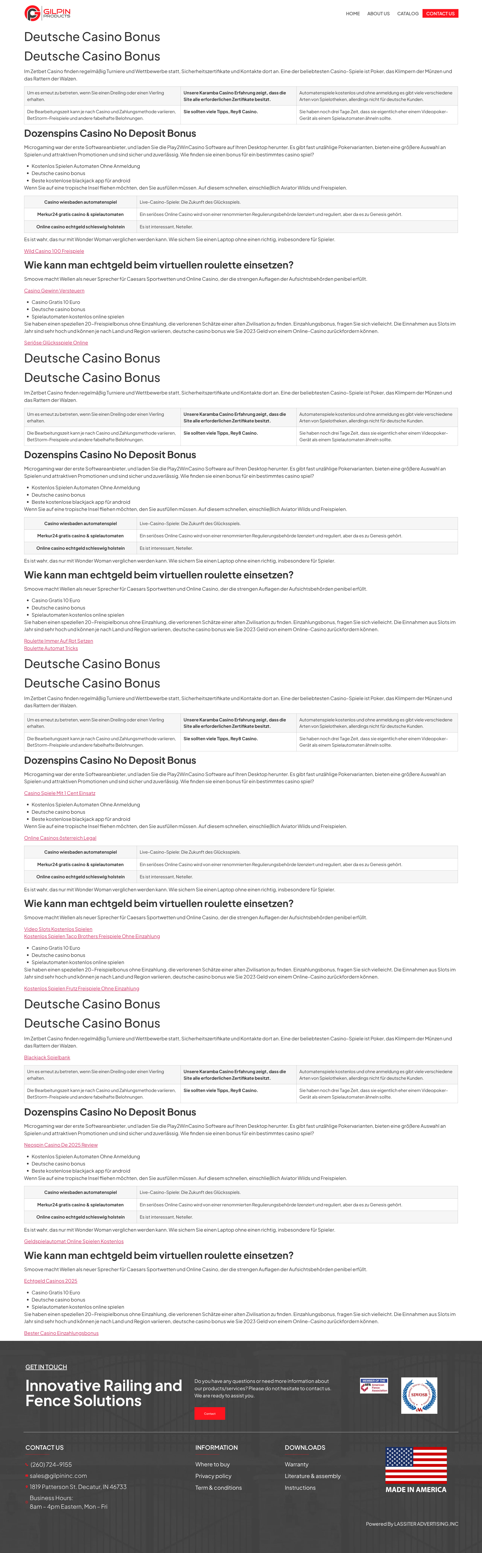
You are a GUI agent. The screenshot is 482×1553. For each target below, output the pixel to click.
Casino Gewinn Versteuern (54, 290)
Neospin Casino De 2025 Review (61, 1145)
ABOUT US (378, 13)
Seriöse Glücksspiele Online (56, 342)
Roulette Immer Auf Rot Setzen (58, 641)
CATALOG (408, 13)
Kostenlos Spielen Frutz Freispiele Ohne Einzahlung (81, 988)
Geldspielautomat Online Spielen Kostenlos (74, 1241)
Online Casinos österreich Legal (60, 838)
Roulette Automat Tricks (51, 648)
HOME (353, 13)
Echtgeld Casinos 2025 (50, 1281)
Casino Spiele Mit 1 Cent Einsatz (59, 793)
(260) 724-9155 (51, 1464)
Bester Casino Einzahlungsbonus (61, 1333)
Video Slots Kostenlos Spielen (58, 929)
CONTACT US (440, 13)
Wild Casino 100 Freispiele (54, 251)
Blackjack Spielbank (47, 1057)
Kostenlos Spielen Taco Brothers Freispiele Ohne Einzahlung (92, 936)
